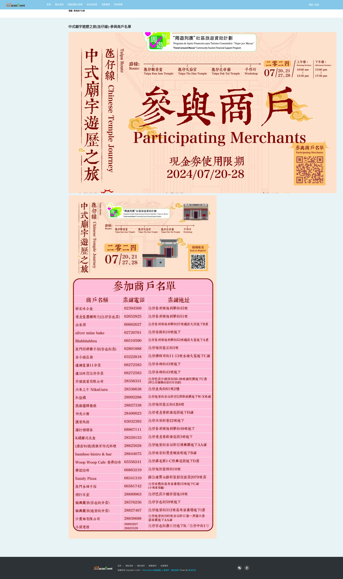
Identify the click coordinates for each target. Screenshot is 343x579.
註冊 (317, 4)
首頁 (49, 4)
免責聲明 (164, 565)
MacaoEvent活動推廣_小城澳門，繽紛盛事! (161, 570)
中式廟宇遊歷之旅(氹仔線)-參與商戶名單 (99, 26)
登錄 (311, 4)
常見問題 (118, 4)
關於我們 (141, 565)
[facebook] (247, 568)
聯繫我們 (152, 565)
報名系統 (59, 4)
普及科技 (192, 570)
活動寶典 (105, 4)
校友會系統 (92, 4)
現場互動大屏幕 (75, 4)
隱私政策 (129, 565)
